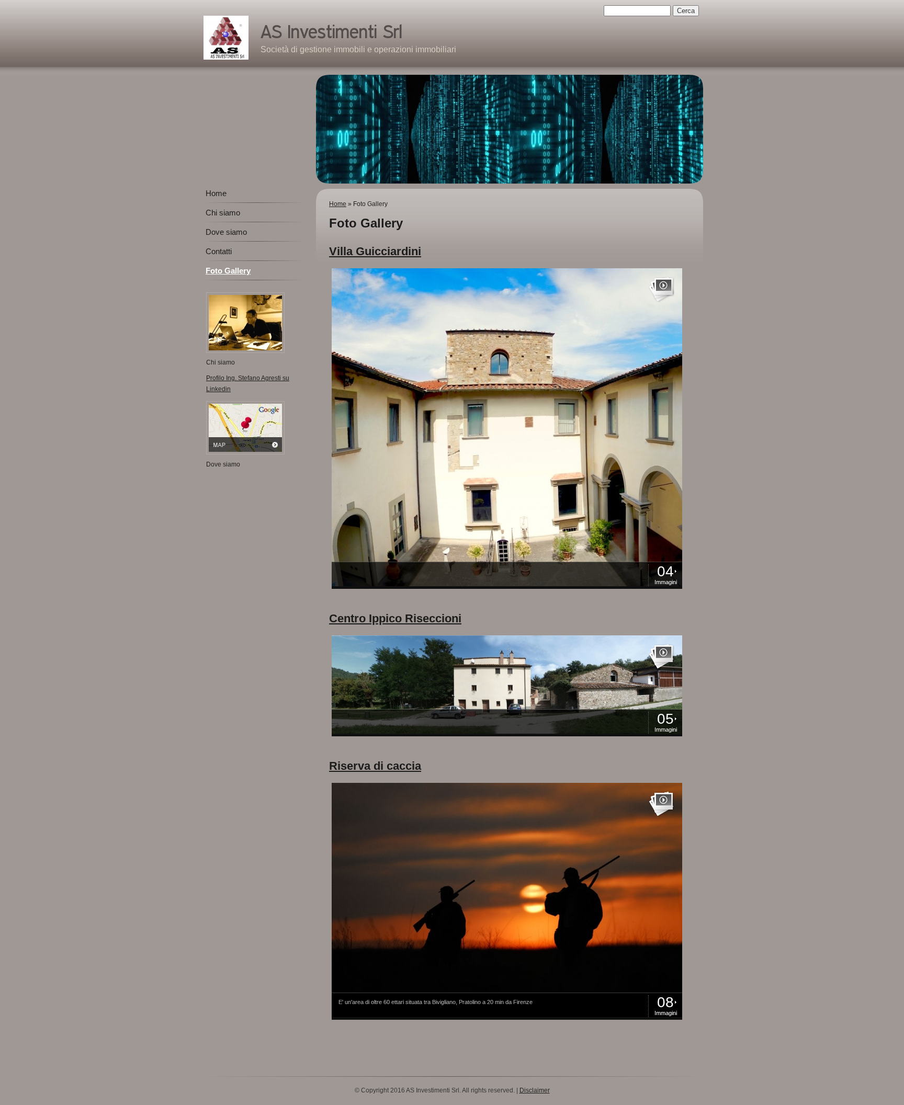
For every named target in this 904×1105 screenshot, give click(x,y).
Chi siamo (223, 212)
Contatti (219, 251)
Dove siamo (226, 231)
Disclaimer (534, 1090)
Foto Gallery (228, 270)
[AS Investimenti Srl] (226, 38)
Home (337, 204)
